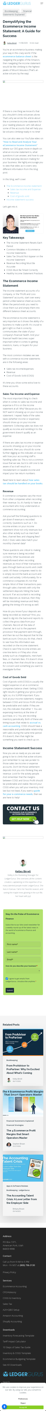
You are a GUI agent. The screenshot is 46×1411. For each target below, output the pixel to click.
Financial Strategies (15, 1125)
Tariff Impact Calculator (14, 1341)
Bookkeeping (11, 11)
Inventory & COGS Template (17, 1353)
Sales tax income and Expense (25, 189)
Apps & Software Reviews (17, 1186)
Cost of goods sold (19, 196)
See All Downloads (12, 1364)
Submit (10, 990)
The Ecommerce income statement (24, 185)
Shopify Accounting (12, 1321)
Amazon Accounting (13, 1315)
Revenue (14, 192)
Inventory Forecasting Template (18, 1335)
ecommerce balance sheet (17, 56)
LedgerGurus (24, 1190)
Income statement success (20, 199)
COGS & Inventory (12, 1298)
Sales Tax (7, 1303)
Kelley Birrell (12, 43)
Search (6, 1382)
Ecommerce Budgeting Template (19, 1359)
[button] (41, 3)
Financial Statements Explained (17, 13)
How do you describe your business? (22, 966)
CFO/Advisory (9, 1292)
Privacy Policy (9, 1272)
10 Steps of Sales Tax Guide (16, 1347)
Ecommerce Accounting (15, 1286)
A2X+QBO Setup (11, 1309)
